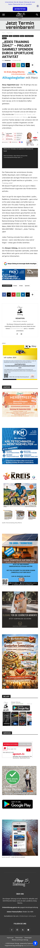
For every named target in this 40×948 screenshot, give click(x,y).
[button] (3, 15)
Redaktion (8, 60)
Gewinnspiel (28, 937)
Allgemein (10, 33)
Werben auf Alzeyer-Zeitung (20, 940)
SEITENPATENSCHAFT (17, 328)
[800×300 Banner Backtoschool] (20, 139)
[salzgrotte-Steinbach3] (20, 25)
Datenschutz (19, 937)
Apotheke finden (25, 744)
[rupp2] (20, 75)
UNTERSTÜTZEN (20, 9)
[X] (9, 65)
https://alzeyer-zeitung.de (20, 321)
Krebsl (21, 285)
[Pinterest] (13, 65)
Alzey (10, 36)
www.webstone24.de (29, 945)
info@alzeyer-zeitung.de (27, 916)
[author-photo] (20, 315)
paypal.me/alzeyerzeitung (29, 907)
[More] (32, 65)
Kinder (15, 285)
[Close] (37, 6)
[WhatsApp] (18, 65)
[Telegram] (28, 930)
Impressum (10, 937)
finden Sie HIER (27, 912)
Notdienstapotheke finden (13, 744)
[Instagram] (22, 334)
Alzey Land (16, 36)
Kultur (22, 36)
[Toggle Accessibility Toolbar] (35, 943)
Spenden (27, 285)
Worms (4, 38)
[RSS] (23, 930)
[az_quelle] (20, 263)
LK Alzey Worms (29, 36)
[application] (20, 158)
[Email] (28, 65)
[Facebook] (4, 65)
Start (3, 33)
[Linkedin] (23, 65)
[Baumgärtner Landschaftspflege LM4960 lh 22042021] (20, 279)
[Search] (37, 15)
